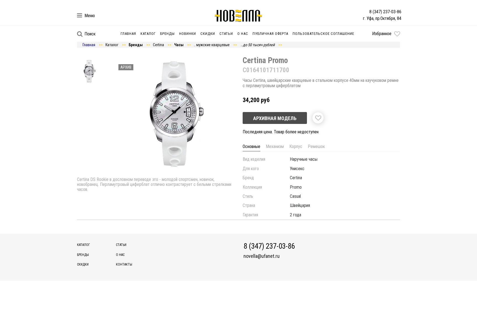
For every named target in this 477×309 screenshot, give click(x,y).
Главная (128, 34)
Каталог (148, 34)
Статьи (226, 34)
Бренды (167, 34)
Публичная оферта (270, 34)
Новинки (187, 34)
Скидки (207, 34)
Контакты (124, 264)
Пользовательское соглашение (323, 34)
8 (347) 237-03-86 (385, 11)
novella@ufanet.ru (261, 256)
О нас (242, 34)
